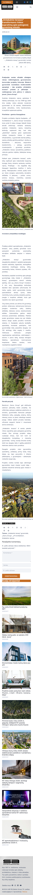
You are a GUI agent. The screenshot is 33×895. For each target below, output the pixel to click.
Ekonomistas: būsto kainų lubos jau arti (16, 664)
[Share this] (8, 66)
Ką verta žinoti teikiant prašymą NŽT (14, 608)
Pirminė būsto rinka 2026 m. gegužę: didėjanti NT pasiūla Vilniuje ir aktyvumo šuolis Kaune (15, 723)
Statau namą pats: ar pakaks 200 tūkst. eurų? (15, 636)
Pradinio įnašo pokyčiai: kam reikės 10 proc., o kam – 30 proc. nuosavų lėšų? (16, 693)
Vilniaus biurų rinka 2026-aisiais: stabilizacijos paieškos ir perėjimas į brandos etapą (16, 753)
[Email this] (4, 66)
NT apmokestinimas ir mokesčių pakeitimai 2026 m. (15, 842)
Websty (24, 892)
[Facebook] (24, 2)
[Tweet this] (13, 66)
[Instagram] (27, 2)
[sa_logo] (7, 7)
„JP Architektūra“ (18, 536)
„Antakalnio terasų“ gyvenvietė (18, 533)
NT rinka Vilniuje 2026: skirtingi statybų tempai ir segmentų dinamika (14, 783)
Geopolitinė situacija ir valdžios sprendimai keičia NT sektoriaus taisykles (15, 813)
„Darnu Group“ (7, 536)
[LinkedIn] (30, 2)
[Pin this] (21, 66)
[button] (30, 7)
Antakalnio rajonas (8, 538)
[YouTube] (20, 885)
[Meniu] (17, 2)
